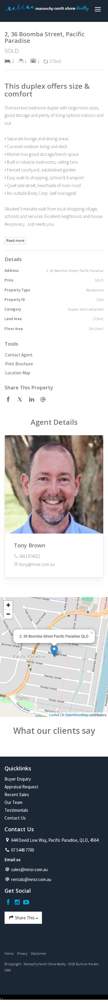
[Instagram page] (18, 902)
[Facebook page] (9, 902)
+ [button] (8, 605)
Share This (25, 918)
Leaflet (54, 714)
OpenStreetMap (76, 714)
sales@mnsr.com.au (29, 869)
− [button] (8, 614)
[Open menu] (98, 9)
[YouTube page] (26, 902)
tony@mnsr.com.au (37, 564)
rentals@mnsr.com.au (31, 879)
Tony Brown (29, 545)
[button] (53, 363)
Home (9, 953)
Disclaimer (38, 953)
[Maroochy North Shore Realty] (46, 9)
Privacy (22, 953)
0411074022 (29, 556)
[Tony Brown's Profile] (54, 484)
